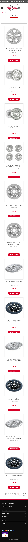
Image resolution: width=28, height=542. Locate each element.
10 (17, 493)
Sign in (18, 4)
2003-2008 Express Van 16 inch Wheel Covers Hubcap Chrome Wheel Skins (14, 88)
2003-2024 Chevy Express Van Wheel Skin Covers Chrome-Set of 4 (14, 166)
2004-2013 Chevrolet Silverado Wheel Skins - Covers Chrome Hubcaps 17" (14, 360)
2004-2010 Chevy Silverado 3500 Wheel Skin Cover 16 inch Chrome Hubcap (14, 204)
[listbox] (14, 22)
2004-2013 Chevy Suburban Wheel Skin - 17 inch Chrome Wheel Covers (14, 437)
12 (23, 493)
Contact (13, 4)
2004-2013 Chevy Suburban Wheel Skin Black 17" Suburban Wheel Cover (14, 476)
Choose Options (14, 60)
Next (26, 495)
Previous (4, 494)
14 (20, 495)
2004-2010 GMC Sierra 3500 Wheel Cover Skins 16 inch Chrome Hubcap (14, 243)
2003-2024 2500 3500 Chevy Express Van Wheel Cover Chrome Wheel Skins (14, 127)
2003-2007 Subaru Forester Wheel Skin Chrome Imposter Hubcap (14, 49)
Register (22, 4)
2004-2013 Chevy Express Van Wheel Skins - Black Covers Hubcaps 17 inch (14, 398)
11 (20, 493)
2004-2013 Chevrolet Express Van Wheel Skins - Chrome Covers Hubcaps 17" (14, 282)
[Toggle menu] (2, 8)
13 (25, 493)
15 (23, 495)
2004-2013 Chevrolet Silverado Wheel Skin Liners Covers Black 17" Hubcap (14, 321)
